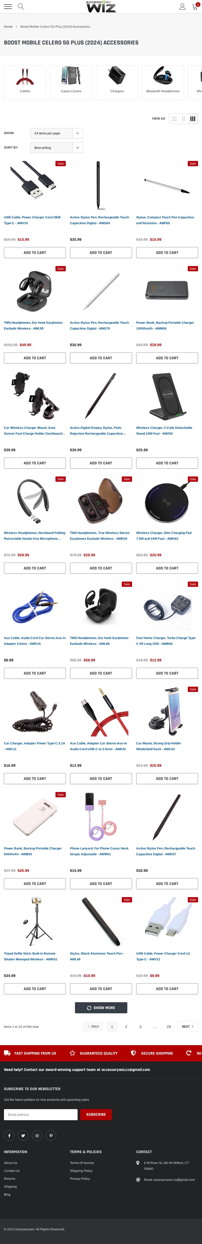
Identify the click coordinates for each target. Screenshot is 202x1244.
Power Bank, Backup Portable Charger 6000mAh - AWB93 (33, 851)
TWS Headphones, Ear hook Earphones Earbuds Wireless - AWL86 (99, 641)
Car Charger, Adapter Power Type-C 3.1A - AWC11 (34, 746)
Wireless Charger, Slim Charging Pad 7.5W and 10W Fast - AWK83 (163, 535)
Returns (9, 1179)
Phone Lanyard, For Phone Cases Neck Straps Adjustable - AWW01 (99, 851)
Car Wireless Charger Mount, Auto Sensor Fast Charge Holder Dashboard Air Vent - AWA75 (33, 431)
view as (158, 118)
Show (9, 133)
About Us (10, 1163)
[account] (182, 6)
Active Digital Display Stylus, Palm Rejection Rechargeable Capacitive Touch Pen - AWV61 (96, 431)
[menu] (8, 7)
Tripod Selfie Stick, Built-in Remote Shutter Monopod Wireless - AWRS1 (30, 956)
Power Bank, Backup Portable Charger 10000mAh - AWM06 (165, 325)
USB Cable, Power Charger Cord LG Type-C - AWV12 (163, 956)
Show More (104, 1008)
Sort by (11, 147)
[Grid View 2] (183, 119)
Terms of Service (82, 1163)
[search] (21, 6)
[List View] (174, 119)
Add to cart (35, 252)
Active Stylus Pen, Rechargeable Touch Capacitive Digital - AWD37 (165, 851)
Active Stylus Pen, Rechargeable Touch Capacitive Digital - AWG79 (99, 325)
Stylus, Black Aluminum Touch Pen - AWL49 (97, 956)
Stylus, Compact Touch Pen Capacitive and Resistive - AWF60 (165, 220)
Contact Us (12, 1171)
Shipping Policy (81, 1171)
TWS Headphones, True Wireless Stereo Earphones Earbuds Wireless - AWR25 (99, 535)
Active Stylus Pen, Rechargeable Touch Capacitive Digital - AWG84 (99, 220)
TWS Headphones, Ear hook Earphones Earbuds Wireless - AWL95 (33, 325)
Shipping (10, 1186)
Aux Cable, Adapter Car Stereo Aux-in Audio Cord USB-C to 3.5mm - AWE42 (98, 746)
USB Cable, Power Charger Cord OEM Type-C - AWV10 (32, 220)
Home (8, 26)
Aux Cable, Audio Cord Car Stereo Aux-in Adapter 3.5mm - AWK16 (34, 641)
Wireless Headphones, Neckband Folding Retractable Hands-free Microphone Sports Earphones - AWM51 (34, 536)
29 (169, 1027)
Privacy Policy (80, 1179)
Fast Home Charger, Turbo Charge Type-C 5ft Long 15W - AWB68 (166, 641)
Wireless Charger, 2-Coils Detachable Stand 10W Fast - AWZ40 (164, 430)
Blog (7, 1194)
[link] (35, 185)
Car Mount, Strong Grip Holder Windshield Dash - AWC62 (158, 746)
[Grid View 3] (193, 119)
